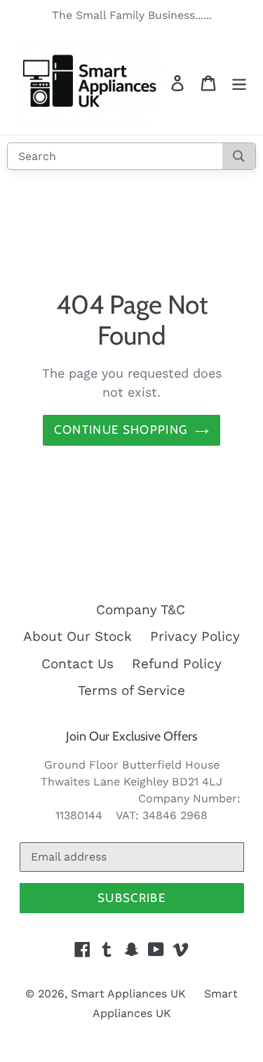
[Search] (238, 156)
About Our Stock (77, 636)
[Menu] (239, 83)
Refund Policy (177, 664)
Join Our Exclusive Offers (131, 736)
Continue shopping (120, 430)
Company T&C (140, 610)
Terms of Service (131, 690)
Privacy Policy (195, 636)
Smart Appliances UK (128, 993)
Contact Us (77, 664)
